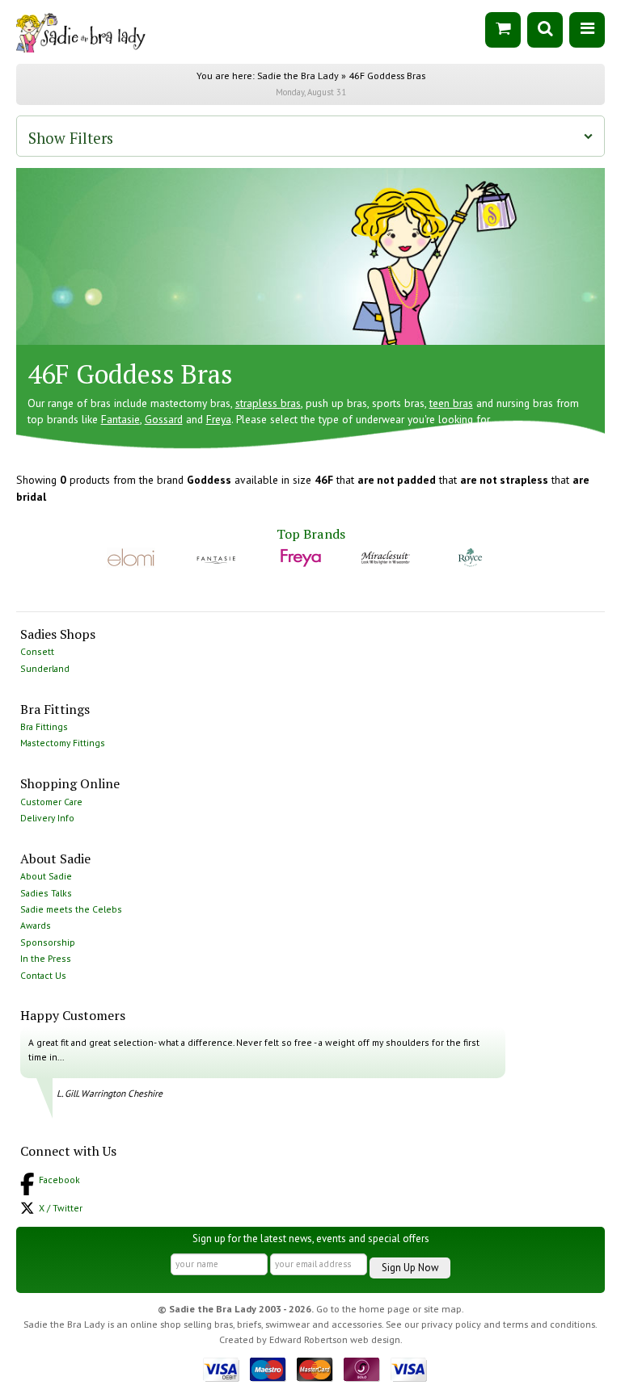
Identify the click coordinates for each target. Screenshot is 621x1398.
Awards (35, 925)
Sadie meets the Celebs (71, 909)
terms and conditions (549, 1324)
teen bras (451, 403)
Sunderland (45, 668)
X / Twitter (60, 1208)
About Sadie (46, 876)
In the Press (45, 958)
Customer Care (51, 802)
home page (384, 1309)
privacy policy (451, 1324)
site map (443, 1309)
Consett (37, 651)
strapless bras (268, 403)
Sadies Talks (46, 893)
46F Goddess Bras (387, 75)
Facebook (59, 1179)
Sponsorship (47, 942)
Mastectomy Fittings (62, 743)
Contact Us (43, 975)
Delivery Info (47, 818)
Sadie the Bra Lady (298, 75)
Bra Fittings (44, 726)
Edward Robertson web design (334, 1339)
